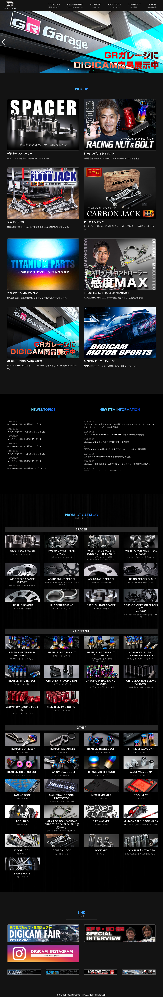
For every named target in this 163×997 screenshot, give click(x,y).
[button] (4, 42)
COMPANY (134, 5)
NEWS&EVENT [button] (75, 5)
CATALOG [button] (54, 5)
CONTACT (114, 5)
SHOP (152, 5)
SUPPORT (96, 5)
